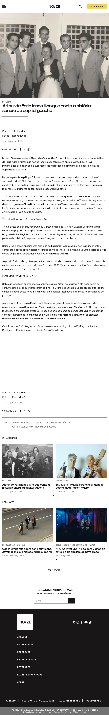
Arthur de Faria (21, 422)
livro (39, 422)
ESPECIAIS (24, 652)
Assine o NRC (97, 7)
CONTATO (11, 700)
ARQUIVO (22, 637)
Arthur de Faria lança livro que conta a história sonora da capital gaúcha (26, 486)
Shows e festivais (85, 545)
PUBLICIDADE (93, 700)
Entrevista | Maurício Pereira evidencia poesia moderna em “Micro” (79, 486)
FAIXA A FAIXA (26, 659)
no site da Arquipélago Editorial (49, 330)
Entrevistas (62, 481)
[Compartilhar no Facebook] (20, 149)
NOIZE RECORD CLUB (29, 674)
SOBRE (21, 682)
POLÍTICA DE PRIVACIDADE (38, 700)
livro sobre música (58, 422)
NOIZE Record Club (65, 545)
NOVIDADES (24, 667)
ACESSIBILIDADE (69, 700)
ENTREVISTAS (25, 644)
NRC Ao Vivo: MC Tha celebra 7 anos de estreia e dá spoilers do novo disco (80, 550)
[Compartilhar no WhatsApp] (28, 149)
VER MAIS (54, 569)
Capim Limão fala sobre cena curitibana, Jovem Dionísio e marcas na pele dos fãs (27, 550)
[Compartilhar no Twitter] (24, 149)
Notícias (6, 102)
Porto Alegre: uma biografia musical (33, 426)
